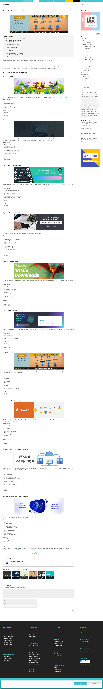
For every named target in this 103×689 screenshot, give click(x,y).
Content (83, 96)
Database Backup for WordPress (10, 310)
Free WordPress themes (33, 629)
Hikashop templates (7, 656)
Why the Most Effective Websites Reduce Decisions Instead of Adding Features (90, 129)
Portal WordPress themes (33, 634)
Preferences (95, 683)
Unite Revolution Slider (89, 59)
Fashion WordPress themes (34, 652)
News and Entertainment (85, 107)
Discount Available (58, 671)
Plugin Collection (22, 12)
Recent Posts (10, 558)
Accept (81, 683)
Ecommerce (84, 98)
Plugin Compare (86, 78)
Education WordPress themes (34, 650)
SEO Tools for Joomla (91, 113)
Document (96, 96)
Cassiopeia (94, 94)
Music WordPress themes (33, 667)
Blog (82, 4)
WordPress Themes (92, 123)
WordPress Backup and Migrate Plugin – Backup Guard (15, 496)
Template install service (59, 641)
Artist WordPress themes (33, 660)
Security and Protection (90, 111)
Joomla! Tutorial (86, 66)
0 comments (27, 12)
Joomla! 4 (85, 64)
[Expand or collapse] (73, 36)
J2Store (87, 50)
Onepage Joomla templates (8, 631)
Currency (88, 96)
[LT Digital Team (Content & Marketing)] (7, 563)
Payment (89, 109)
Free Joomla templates (8, 629)
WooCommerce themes (33, 632)
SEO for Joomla (84, 113)
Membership (71, 4)
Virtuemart (87, 61)
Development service (58, 645)
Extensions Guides (87, 44)
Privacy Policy (8, 686)
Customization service (58, 643)
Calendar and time (88, 94)
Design (83, 38)
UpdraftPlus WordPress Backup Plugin (12, 401)
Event (93, 98)
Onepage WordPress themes (34, 631)
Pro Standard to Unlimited (84, 649)
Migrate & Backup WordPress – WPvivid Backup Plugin (15, 449)
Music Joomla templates (8, 640)
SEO (96, 111)
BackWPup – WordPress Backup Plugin (12, 261)
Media (93, 105)
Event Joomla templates (8, 642)
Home (55, 4)
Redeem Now (76, 1)
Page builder (84, 109)
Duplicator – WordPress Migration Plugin (12, 213)
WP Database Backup (8, 352)
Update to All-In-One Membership (86, 651)
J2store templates (7, 660)
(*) (60, 653)
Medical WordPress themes (34, 664)
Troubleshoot (84, 72)
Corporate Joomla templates (9, 636)
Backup (87, 92)
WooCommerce (84, 117)
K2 (86, 55)
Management (84, 105)
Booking (95, 92)
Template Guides (86, 70)
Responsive (84, 111)
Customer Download (83, 631)
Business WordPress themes (34, 649)
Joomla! (59, 4)
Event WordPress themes (33, 669)
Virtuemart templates (7, 658)
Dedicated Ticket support (59, 631)
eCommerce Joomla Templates (9, 632)
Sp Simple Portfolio (89, 57)
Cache (83, 94)
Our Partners (57, 667)
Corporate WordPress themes (34, 662)
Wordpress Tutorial (87, 87)
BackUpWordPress (7, 120)
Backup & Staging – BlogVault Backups (12, 165)
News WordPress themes (33, 647)
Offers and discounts (94, 107)
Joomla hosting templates (8, 646)
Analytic (83, 92)
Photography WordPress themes (34, 658)
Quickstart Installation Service (60, 632)
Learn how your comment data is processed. (24, 616)
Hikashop (87, 48)
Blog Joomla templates (8, 648)
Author (5, 558)
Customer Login (87, 4)
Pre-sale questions (58, 629)
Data (92, 96)
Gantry (87, 68)
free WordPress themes (19, 549)
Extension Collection (87, 42)
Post (96, 109)
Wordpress (84, 74)
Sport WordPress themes (33, 671)
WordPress (65, 4)
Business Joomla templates (8, 634)
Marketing (89, 105)
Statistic (87, 115)
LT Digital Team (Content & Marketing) (9, 12)
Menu (97, 105)
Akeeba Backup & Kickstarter (90, 46)
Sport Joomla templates (8, 644)
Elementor (87, 82)
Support (77, 4)
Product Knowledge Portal (84, 641)
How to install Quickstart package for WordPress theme (57, 97)
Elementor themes (32, 636)
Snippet (97, 113)
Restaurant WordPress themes (34, 654)
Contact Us (95, 4)
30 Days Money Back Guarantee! (85, 664)
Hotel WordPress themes (33, 656)
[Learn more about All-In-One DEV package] (90, 167)
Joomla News (86, 63)
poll (93, 109)
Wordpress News (86, 85)
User (95, 115)
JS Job (87, 53)
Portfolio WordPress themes (34, 666)
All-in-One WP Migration (8, 76)
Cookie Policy (4, 686)
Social (83, 115)
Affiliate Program (58, 669)
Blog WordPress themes (33, 645)
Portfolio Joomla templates (8, 638)
